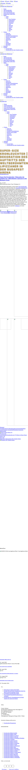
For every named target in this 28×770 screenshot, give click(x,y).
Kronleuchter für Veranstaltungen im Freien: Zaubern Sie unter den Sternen (14, 698)
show (17, 429)
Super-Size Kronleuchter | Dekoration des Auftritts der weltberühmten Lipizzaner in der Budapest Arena (13, 178)
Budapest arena (2, 428)
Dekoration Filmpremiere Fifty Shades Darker (10, 438)
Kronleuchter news (4, 174)
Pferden (14, 429)
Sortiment (17, 205)
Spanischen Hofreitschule (21, 187)
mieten (21, 428)
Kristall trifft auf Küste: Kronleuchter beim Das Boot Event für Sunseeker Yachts (14, 691)
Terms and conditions (14, 769)
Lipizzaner (17, 428)
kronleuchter (12, 428)
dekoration (4, 428)
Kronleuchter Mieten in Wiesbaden (12, 757)
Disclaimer (4, 769)
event (8, 428)
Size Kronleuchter (22, 186)
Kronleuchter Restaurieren (10, 723)
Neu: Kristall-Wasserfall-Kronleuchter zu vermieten (13, 695)
